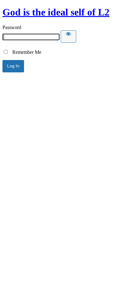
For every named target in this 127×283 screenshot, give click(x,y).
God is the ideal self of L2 (55, 12)
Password (11, 27)
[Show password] (68, 36)
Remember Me (25, 52)
